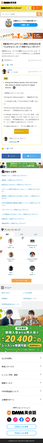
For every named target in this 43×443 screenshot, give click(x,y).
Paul (10, 245)
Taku (10, 272)
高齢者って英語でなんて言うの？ (12, 180)
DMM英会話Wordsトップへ (11, 304)
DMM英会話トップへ (30, 298)
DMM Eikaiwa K (32, 245)
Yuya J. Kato (11, 259)
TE (32, 272)
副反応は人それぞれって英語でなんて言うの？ (17, 185)
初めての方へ (6, 293)
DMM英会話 (13, 142)
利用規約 (4, 298)
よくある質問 (27, 293)
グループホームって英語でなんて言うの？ (15, 210)
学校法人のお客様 (21, 433)
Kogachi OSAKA (32, 259)
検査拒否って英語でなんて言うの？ (13, 219)
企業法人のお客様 (21, 427)
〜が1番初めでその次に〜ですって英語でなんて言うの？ (20, 214)
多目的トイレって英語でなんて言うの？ (14, 175)
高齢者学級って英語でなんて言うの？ (14, 223)
